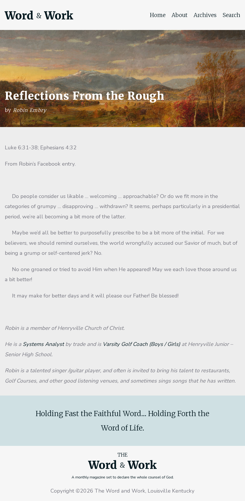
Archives (205, 15)
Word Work (39, 15)
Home (158, 15)
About (180, 15)
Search (231, 15)
